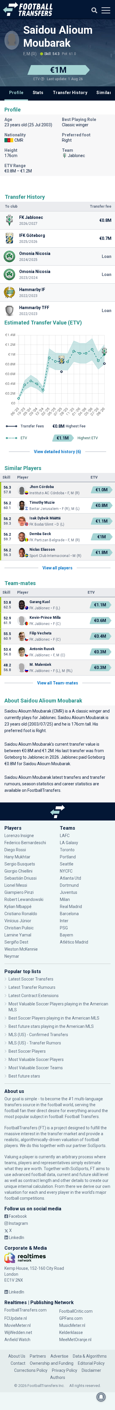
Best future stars (24, 1076)
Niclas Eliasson (42, 549)
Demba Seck (40, 534)
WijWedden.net (18, 1332)
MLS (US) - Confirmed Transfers (38, 1034)
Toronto (67, 849)
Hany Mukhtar (17, 857)
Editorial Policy (91, 1363)
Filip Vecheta (40, 633)
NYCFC (66, 871)
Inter (64, 920)
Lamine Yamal (17, 935)
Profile (16, 92)
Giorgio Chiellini (18, 871)
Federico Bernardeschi (25, 842)
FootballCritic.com (76, 1311)
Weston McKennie (21, 949)
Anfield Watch (17, 1339)
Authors (57, 1377)
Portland (68, 857)
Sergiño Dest (16, 942)
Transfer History (70, 92)
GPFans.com (71, 1318)
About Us (16, 1356)
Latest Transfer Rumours (32, 987)
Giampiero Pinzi (19, 892)
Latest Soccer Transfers (31, 979)
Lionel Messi (16, 885)
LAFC (65, 835)
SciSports (97, 1145)
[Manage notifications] (101, 1397)
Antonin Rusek (42, 649)
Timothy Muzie (42, 502)
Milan (65, 899)
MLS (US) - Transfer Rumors (35, 1043)
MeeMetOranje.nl (75, 1339)
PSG (64, 928)
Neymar (11, 956)
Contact (18, 1363)
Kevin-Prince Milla (44, 618)
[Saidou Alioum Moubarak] (11, 38)
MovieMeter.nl (17, 1325)
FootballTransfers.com (25, 1310)
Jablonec (47, 717)
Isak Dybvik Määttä (44, 518)
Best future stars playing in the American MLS (51, 1026)
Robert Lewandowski (23, 899)
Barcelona (69, 913)
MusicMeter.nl (72, 1325)
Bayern (66, 935)
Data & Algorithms (90, 1356)
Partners (38, 1356)
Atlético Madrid (74, 942)
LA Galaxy (69, 842)
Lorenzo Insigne (19, 835)
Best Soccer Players (27, 1051)
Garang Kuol (39, 602)
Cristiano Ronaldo (20, 913)
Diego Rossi (15, 849)
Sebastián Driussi (20, 878)
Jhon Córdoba (41, 487)
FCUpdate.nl (15, 1318)
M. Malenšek (40, 665)
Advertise (59, 1356)
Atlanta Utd (70, 878)
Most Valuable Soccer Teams (36, 1067)
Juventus (68, 892)
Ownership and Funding (51, 1363)
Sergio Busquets (19, 864)
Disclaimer (91, 1370)
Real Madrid (71, 906)
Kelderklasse (71, 1332)
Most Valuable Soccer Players (36, 1059)
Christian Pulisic (19, 928)
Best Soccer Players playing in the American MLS (54, 1018)
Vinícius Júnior (17, 920)
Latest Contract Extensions (34, 995)
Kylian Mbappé (18, 906)
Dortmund (69, 885)
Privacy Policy (64, 1370)
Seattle (66, 864)
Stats (38, 92)
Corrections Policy (30, 1370)
